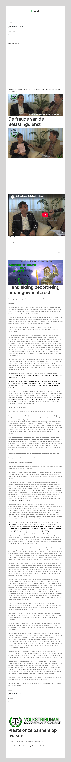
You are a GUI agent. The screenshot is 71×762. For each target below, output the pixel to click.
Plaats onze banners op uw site (32, 733)
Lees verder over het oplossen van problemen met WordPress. (27, 746)
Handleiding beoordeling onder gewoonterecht (33, 289)
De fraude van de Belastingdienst (26, 121)
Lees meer (60, 252)
